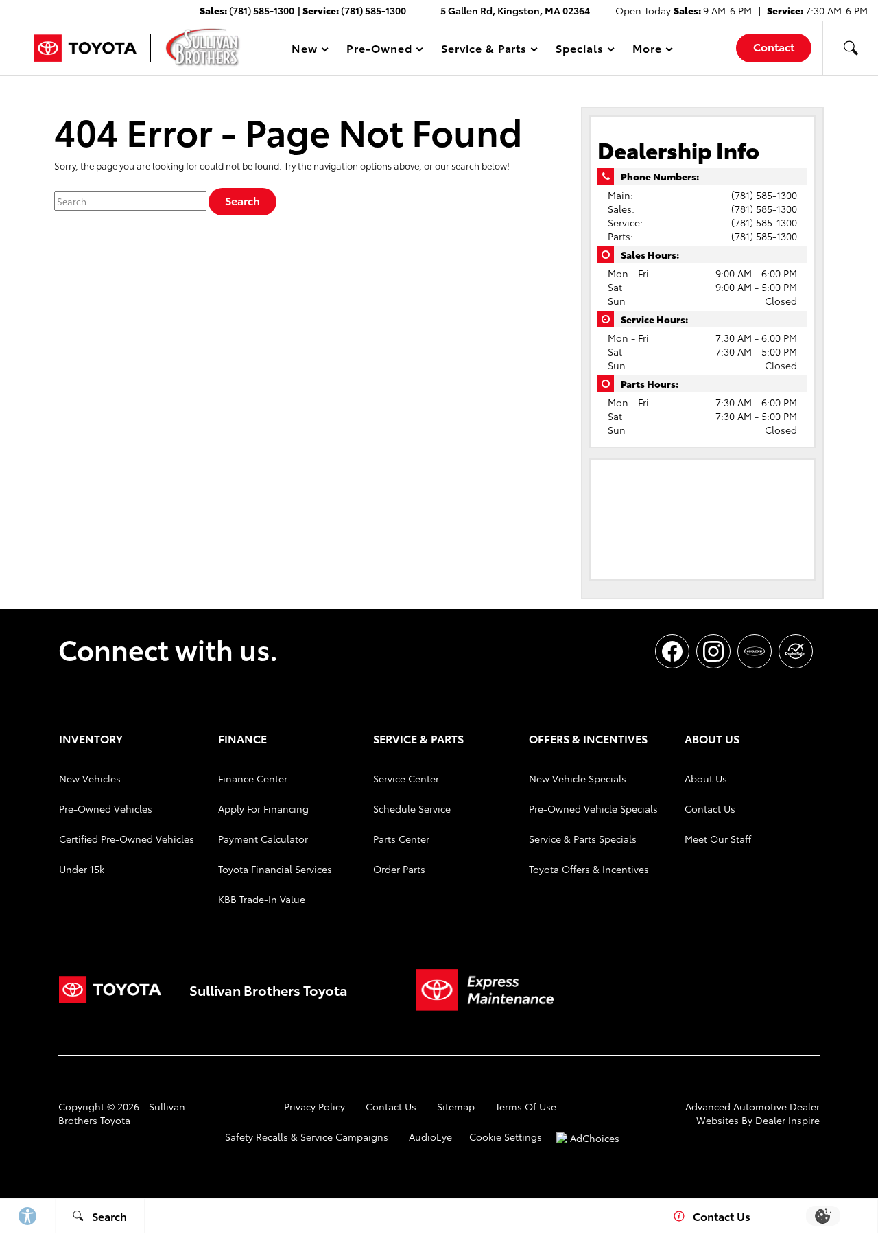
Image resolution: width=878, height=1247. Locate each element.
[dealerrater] (796, 651)
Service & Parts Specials (583, 839)
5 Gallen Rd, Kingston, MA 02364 (515, 10)
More (647, 50)
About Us (706, 778)
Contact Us (710, 808)
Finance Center (252, 778)
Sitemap (456, 1106)
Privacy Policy (314, 1106)
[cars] (754, 651)
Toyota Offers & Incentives (589, 869)
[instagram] (713, 651)
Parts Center (401, 839)
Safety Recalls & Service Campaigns (306, 1136)
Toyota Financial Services (275, 869)
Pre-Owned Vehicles (105, 808)
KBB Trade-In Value (261, 899)
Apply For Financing (263, 808)
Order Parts (399, 869)
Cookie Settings (505, 1136)
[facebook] (672, 651)
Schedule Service (412, 808)
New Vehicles (90, 778)
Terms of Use (525, 1106)
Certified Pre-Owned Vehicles (126, 839)
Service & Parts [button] (483, 50)
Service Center (406, 778)
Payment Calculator (263, 839)
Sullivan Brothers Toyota (121, 1113)
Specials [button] (579, 50)
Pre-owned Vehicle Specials (593, 808)
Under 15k (81, 869)
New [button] (306, 50)
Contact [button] (773, 46)
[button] (850, 48)
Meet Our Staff (718, 839)
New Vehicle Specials (577, 778)
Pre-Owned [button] (379, 50)
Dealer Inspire (787, 1120)
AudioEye (430, 1136)
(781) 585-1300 (764, 195)
